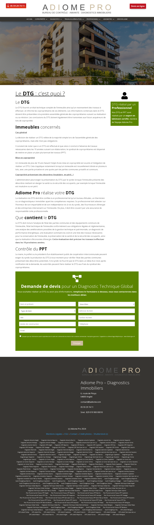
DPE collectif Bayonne (76, 514)
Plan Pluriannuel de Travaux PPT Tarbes (91, 500)
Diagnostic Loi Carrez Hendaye (45, 462)
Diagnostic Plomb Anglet (62, 464)
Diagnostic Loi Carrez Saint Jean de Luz (107, 462)
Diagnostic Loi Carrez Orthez (85, 462)
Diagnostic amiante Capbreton (86, 440)
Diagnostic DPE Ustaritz (128, 447)
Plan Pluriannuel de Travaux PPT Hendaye (89, 495)
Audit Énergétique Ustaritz (104, 483)
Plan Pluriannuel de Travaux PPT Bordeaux (115, 507)
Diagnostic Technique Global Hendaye (39, 488)
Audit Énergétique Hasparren (76, 481)
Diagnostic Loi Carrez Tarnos (25, 464)
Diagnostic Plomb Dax (130, 464)
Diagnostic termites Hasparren (28, 471)
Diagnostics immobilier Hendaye (64, 476)
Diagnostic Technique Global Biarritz (53, 486)
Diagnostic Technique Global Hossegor (63, 488)
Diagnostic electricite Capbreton (104, 450)
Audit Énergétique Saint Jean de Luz (29, 483)
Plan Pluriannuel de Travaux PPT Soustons (122, 498)
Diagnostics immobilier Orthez (104, 476)
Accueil (29, 19)
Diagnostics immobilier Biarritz (103, 474)
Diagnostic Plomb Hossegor (66, 466)
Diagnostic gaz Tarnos (128, 457)
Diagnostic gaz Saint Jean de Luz (94, 457)
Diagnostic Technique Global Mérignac (101, 505)
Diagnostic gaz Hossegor (60, 457)
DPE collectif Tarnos (90, 514)
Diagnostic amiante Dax (104, 440)
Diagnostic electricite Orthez (85, 452)
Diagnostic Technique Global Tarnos (93, 490)
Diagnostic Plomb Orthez (84, 466)
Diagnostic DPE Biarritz (77, 445)
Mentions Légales (54, 434)
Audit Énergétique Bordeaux (53, 510)
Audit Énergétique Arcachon (72, 510)
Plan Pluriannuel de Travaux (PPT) (99, 81)
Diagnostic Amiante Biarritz (67, 440)
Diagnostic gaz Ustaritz (29, 459)
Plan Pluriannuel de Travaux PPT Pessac (92, 502)
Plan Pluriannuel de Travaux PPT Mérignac (118, 502)
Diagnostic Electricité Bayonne (65, 450)
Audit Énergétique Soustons (69, 483)
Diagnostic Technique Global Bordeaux (32, 510)
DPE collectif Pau (36, 512)
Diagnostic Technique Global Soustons (69, 490)
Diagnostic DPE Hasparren (125, 445)
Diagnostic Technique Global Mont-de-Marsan (75, 505)
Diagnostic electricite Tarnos (29, 454)
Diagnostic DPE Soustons (96, 447)
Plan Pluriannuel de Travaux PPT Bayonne (63, 493)
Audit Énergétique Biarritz (23, 481)
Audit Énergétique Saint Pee (51, 483)
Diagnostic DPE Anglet (46, 445)
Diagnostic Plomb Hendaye (49, 466)
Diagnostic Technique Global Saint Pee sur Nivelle (42, 490)
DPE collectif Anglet (61, 514)
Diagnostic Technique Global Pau (51, 505)
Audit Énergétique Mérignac (75, 507)
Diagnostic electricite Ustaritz (47, 454)
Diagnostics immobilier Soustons (53, 478)
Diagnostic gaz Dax (127, 454)
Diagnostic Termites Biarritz (94, 469)
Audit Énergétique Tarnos (87, 483)
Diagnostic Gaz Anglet (64, 454)
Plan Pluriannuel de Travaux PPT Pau (115, 500)
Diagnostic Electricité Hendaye (46, 452)
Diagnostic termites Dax (130, 469)
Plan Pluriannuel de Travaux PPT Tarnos (39, 500)
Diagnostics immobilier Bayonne (84, 474)
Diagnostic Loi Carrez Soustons (129, 462)
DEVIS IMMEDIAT (86, 67)
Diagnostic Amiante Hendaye (29, 442)
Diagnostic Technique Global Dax (100, 486)
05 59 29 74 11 (17, 5)
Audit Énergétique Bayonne (129, 478)
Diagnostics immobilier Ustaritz (93, 478)
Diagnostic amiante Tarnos (126, 442)
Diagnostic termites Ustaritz (45, 474)
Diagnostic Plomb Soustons (123, 466)
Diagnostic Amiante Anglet (31, 440)
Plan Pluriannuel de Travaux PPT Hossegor (116, 495)
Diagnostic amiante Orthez (65, 442)
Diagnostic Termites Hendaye (47, 471)
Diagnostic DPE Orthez (58, 447)
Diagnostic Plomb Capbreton (114, 464)
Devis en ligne (138, 6)
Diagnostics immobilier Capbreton (124, 474)
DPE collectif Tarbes (23, 512)
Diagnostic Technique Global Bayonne (30, 486)
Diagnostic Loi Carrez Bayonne (65, 459)
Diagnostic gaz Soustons (112, 457)
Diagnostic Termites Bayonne (76, 469)
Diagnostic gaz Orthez (75, 457)
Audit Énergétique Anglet (112, 478)
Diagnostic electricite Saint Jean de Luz (106, 452)
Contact (73, 434)
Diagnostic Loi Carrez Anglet (47, 459)
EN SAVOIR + (66, 67)
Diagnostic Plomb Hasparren (31, 466)
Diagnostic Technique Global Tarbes (29, 505)
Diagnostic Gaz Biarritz (96, 454)
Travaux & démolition (73, 19)
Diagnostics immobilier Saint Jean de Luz (127, 476)
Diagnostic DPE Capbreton (94, 445)
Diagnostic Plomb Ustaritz (40, 469)
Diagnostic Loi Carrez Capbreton (105, 459)
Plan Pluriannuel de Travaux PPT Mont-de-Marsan (38, 502)
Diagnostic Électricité (30, 450)
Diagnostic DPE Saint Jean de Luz (77, 447)
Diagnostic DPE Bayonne (61, 445)
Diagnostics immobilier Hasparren (42, 476)
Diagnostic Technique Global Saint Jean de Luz (112, 488)
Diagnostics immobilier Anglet (64, 474)
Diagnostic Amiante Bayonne (49, 440)
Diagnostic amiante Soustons (108, 442)
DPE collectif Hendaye (110, 512)
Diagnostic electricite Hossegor (65, 452)
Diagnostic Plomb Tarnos (23, 469)
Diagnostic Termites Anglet (57, 469)
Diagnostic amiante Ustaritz (29, 445)
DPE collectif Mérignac (126, 510)
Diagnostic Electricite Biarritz (84, 450)
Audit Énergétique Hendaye (95, 481)
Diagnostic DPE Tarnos (112, 447)
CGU (66, 434)
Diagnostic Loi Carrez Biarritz (85, 459)
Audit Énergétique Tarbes (93, 507)
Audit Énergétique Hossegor (113, 481)
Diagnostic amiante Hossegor (47, 442)
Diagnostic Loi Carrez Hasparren (26, 462)
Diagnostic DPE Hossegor (43, 447)
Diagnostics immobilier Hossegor (84, 476)
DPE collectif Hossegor (104, 514)
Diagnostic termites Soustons (126, 471)
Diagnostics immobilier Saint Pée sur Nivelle (29, 478)
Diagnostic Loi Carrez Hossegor (65, 462)
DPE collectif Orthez (49, 512)
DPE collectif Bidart (34, 514)
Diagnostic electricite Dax (122, 450)
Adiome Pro (107, 19)
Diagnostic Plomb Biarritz (96, 464)
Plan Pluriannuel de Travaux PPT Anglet (37, 493)
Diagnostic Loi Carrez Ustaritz (44, 464)
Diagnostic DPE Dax (109, 445)
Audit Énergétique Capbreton (41, 481)
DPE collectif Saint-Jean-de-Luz (127, 512)
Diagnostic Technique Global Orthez (86, 488)
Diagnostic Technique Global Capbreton (77, 486)
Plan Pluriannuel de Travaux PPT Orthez (31, 498)
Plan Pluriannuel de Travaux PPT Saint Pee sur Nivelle (92, 498)
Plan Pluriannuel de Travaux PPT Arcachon (67, 502)
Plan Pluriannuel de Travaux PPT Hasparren (62, 495)
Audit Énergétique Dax (58, 481)
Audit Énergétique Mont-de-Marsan (92, 510)
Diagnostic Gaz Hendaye (44, 457)
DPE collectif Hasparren (94, 512)
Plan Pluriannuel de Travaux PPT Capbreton (115, 493)
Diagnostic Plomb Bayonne (79, 464)
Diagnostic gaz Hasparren (27, 457)
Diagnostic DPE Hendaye (26, 447)
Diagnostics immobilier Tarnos (73, 478)
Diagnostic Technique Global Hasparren (123, 486)
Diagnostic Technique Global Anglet (125, 483)
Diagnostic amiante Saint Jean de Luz (86, 442)
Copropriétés (40, 19)
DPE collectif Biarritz (48, 514)
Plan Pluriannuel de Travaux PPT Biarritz (89, 493)
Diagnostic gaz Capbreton (112, 454)
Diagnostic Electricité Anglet (46, 450)
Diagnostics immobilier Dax (23, 476)
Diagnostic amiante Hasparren (121, 440)
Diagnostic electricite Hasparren (26, 452)
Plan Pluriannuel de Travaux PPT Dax (37, 495)
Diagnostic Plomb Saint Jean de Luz (103, 466)
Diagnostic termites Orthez (84, 471)
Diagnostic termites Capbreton (112, 469)
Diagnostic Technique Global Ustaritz (115, 490)
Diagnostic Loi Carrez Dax (124, 459)
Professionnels (92, 19)
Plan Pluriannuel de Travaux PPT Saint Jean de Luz (60, 498)
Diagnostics (55, 19)
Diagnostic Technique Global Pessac (125, 505)
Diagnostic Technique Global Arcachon (37, 507)
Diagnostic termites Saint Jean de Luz (105, 471)
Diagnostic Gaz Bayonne (80, 454)
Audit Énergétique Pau (111, 510)
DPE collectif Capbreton (64, 512)
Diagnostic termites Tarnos (27, 474)
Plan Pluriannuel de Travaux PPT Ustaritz (65, 500)
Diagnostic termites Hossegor (66, 471)
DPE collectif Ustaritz (79, 512)
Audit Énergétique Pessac (58, 507)
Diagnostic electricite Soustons (128, 452)
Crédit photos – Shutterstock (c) (93, 434)
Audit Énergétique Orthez (131, 481)
